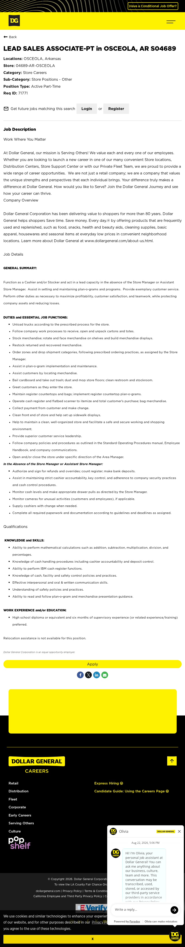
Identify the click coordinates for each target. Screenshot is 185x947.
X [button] (93, 939)
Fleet (13, 799)
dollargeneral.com (48, 891)
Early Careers (20, 815)
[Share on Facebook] (80, 675)
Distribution (18, 791)
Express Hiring (107, 783)
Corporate (17, 807)
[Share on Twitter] (88, 675)
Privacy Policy (103, 922)
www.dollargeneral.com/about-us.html (119, 241)
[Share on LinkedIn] (96, 675)
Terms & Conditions (97, 891)
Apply (92, 664)
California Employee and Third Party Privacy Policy (68, 896)
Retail (13, 783)
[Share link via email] (105, 675)
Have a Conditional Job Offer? (153, 6)
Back (13, 37)
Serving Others (21, 823)
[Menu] (171, 21)
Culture (15, 831)
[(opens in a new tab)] (20, 848)
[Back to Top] (172, 765)
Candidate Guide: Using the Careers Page (130, 791)
